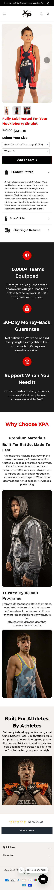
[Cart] (47, 13)
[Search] (41, 13)
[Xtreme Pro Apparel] (27, 13)
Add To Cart (25, 160)
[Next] (47, 60)
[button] (4, 13)
